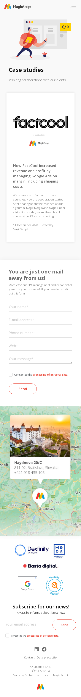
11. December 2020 (25, 225)
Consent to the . (41, 375)
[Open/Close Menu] (73, 7)
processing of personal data (50, 375)
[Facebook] (44, 649)
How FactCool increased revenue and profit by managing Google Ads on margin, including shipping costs (36, 176)
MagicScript (20, 229)
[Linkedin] (36, 649)
